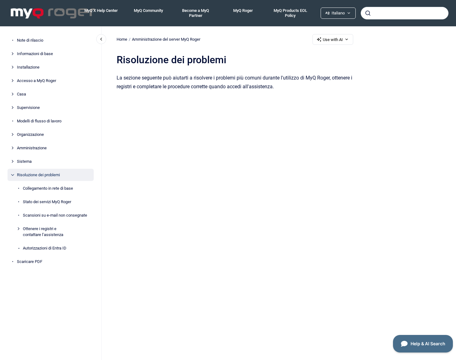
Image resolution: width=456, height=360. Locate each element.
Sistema (24, 161)
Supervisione (28, 107)
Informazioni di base (35, 53)
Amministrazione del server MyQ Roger (166, 39)
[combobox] (404, 13)
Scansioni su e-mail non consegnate (55, 215)
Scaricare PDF (29, 261)
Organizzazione (30, 134)
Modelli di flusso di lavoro (39, 121)
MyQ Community (148, 10)
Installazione (28, 67)
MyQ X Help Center (101, 10)
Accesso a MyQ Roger (36, 80)
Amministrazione (32, 148)
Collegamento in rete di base (48, 188)
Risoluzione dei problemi (38, 174)
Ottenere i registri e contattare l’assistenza (43, 231)
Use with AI (333, 39)
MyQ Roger (243, 10)
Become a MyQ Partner (195, 13)
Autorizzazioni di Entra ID (44, 248)
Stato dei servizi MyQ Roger (47, 201)
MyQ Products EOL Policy (290, 13)
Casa (21, 94)
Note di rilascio (30, 40)
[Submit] (368, 13)
